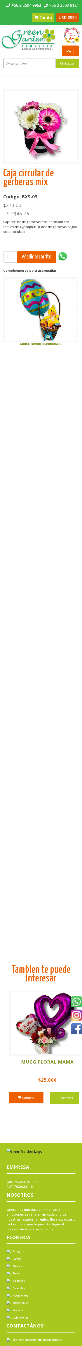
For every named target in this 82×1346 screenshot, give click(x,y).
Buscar (68, 63)
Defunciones (20, 1317)
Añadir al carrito (36, 257)
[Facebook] (76, 1029)
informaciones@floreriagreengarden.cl (37, 1340)
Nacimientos (20, 1295)
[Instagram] (76, 1015)
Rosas (16, 1273)
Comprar (63, 1098)
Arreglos (18, 1251)
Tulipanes (18, 1281)
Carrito (45, 17)
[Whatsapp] (76, 1002)
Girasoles (18, 1288)
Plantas (17, 1266)
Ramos (16, 1259)
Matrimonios (20, 1303)
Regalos (17, 1310)
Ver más (27, 1098)
